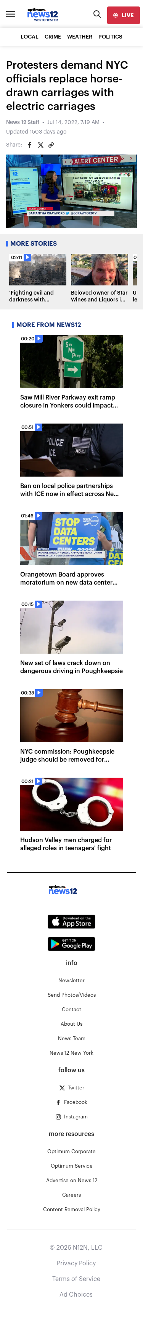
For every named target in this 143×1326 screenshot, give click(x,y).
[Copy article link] (51, 145)
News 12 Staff (22, 122)
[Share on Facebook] (30, 145)
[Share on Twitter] (40, 145)
